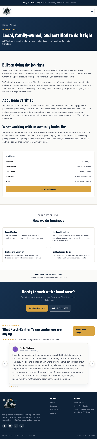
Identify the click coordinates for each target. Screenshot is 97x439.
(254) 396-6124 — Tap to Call (34, 3)
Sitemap (92, 435)
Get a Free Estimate (48, 189)
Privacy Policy (82, 435)
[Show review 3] (13, 386)
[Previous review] (5, 363)
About (52, 402)
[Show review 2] (11, 386)
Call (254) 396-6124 (60, 308)
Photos (53, 413)
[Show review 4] (15, 386)
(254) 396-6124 (80, 402)
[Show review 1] (9, 386)
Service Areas (55, 410)
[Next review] (92, 363)
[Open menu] (92, 11)
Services (53, 406)
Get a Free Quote (81, 406)
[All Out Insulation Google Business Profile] (21, 426)
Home (5, 25)
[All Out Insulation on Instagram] (10, 426)
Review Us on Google (81, 331)
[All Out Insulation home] (6, 11)
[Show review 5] (17, 386)
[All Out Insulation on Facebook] (4, 426)
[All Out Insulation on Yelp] (16, 426)
